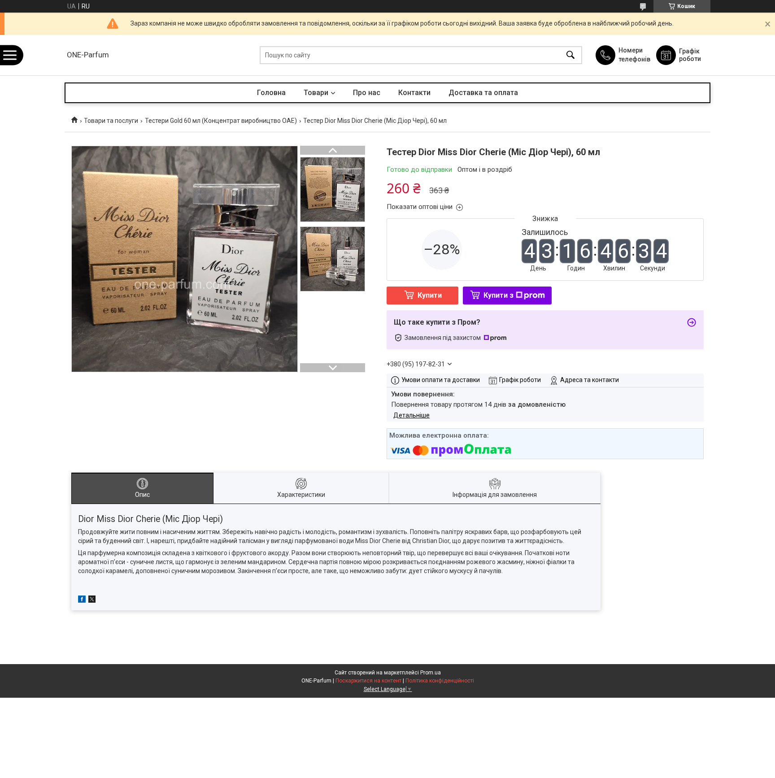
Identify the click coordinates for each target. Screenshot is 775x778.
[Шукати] (570, 55)
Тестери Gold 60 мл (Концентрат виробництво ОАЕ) (221, 120)
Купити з (498, 295)
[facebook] (82, 600)
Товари (316, 92)
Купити (430, 295)
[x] (92, 600)
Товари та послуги (111, 120)
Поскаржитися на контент (368, 681)
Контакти (414, 92)
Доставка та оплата (483, 92)
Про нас (366, 92)
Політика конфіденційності (439, 681)
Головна (271, 92)
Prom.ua (430, 672)
